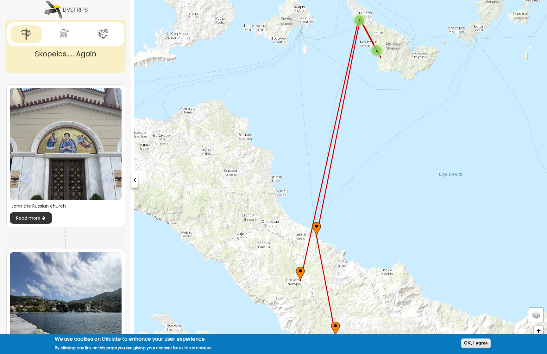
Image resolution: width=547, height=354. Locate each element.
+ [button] (539, 331)
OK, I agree (476, 342)
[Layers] (536, 315)
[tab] (26, 34)
